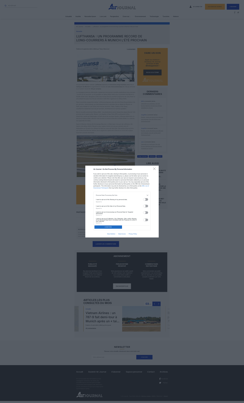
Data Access (122, 234)
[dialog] (122, 201)
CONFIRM (108, 227)
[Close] (155, 169)
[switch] (145, 199)
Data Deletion (111, 234)
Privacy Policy (133, 234)
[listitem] (122, 195)
